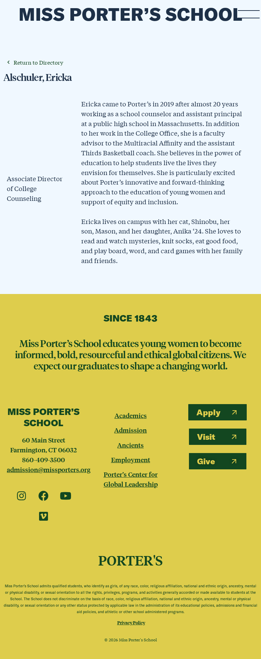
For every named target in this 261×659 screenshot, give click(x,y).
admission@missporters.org (48, 469)
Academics (131, 415)
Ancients (130, 444)
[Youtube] (65, 496)
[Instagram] (21, 496)
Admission (130, 430)
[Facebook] (43, 496)
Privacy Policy (131, 622)
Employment (130, 459)
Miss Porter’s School (131, 14)
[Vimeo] (43, 516)
